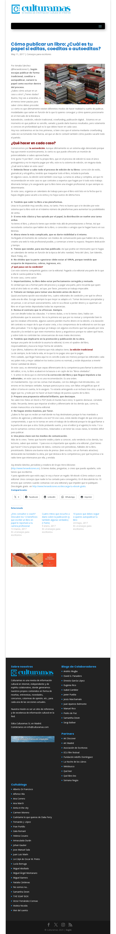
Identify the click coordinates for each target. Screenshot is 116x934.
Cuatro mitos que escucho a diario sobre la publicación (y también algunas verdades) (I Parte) (56, 518)
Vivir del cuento (20, 910)
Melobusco (69, 766)
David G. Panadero (73, 675)
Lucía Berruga (20, 863)
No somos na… (20, 887)
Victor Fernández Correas (25, 901)
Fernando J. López (22, 821)
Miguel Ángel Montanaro (25, 873)
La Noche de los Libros (75, 761)
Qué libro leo (70, 775)
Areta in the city (20, 807)
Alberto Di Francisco (23, 789)
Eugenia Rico (70, 685)
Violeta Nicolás (20, 905)
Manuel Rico (70, 708)
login (68, 929)
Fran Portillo (19, 826)
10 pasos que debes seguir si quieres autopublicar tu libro (86, 516)
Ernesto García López (74, 680)
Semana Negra (71, 780)
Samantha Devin (72, 717)
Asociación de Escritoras (75, 747)
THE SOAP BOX (20, 896)
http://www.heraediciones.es (25, 468)
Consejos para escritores (39, 54)
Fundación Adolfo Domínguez (78, 757)
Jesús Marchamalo (73, 699)
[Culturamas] (33, 676)
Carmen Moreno (21, 812)
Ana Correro (19, 798)
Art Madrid (69, 743)
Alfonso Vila (19, 793)
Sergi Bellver (70, 722)
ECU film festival (71, 752)
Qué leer (68, 771)
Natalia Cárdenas (21, 882)
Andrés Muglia (70, 671)
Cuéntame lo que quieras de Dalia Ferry (32, 817)
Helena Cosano (20, 835)
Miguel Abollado (21, 868)
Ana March (18, 803)
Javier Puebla (70, 694)
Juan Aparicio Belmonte (75, 703)
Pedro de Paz (70, 713)
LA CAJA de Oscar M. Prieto (26, 859)
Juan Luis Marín (20, 854)
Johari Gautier (19, 845)
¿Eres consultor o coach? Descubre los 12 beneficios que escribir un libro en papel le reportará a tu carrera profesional (24, 519)
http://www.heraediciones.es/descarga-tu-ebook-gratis (59, 486)
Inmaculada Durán (22, 840)
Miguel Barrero (20, 877)
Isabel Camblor (71, 689)
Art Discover (70, 738)
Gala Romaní (19, 831)
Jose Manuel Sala (21, 849)
